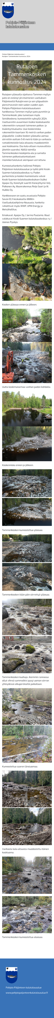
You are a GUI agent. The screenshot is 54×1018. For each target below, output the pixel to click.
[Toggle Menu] (4, 46)
